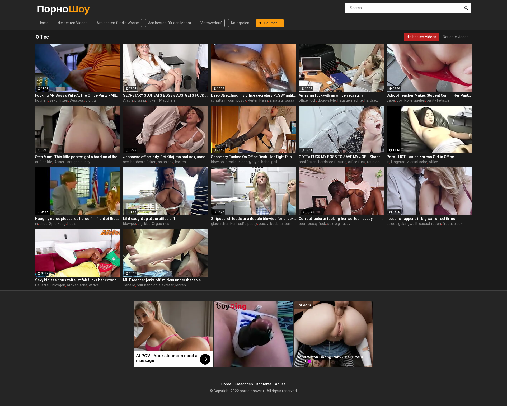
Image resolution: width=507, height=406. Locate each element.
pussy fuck (317, 223)
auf (38, 162)
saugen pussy (78, 162)
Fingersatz (400, 162)
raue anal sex (378, 162)
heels (71, 223)
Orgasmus (160, 223)
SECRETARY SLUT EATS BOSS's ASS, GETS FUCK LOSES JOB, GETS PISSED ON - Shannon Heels (165, 95)
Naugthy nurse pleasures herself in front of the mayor (77, 218)
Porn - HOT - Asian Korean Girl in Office (420, 157)
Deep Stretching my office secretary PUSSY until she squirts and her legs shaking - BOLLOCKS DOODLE (253, 95)
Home (44, 23)
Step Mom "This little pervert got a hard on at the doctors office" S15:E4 (77, 157)
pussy (264, 223)
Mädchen (167, 100)
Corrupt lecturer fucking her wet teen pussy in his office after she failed (341, 218)
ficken (153, 100)
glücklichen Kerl (224, 223)
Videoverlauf (211, 23)
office (433, 162)
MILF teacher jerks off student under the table (162, 280)
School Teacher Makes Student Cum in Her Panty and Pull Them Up (429, 95)
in (388, 162)
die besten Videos (72, 23)
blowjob (217, 162)
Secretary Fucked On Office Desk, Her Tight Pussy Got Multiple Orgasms (253, 157)
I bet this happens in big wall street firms (421, 218)
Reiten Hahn (258, 100)
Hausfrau (43, 285)
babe (391, 100)
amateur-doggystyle (243, 162)
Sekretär (166, 285)
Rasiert (60, 162)
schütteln (219, 100)
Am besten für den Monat (169, 23)
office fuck (307, 100)
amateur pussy (282, 100)
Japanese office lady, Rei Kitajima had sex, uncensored (165, 157)
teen (302, 223)
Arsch (128, 100)
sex (126, 162)
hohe (265, 162)
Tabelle (129, 285)
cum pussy (237, 100)
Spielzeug (57, 223)
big (140, 223)
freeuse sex (452, 223)
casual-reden (430, 223)
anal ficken (308, 162)
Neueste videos (455, 37)
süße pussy (247, 223)
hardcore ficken (143, 162)
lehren (180, 285)
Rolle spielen (414, 100)
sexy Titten (59, 100)
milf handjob (147, 285)
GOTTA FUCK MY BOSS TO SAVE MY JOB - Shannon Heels (341, 157)
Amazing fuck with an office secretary (331, 95)
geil (274, 162)
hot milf (41, 100)
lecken (180, 162)
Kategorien (240, 23)
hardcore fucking (332, 162)
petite (47, 162)
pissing (140, 100)
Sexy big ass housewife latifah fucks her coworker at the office (77, 280)
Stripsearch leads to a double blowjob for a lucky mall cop (253, 218)
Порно (51, 9)
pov (400, 100)
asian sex (165, 162)
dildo (44, 223)
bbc (147, 223)
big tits (91, 100)
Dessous (77, 100)
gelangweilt (407, 223)
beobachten (280, 223)
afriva (94, 285)
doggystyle (327, 100)
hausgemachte (350, 100)
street (392, 223)
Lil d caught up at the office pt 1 (149, 218)
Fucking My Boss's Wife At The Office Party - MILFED (77, 95)
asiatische (418, 162)
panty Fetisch (438, 100)
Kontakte (263, 384)
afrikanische (77, 285)
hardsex (371, 100)
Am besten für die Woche (118, 23)
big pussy (342, 223)
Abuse (280, 384)
